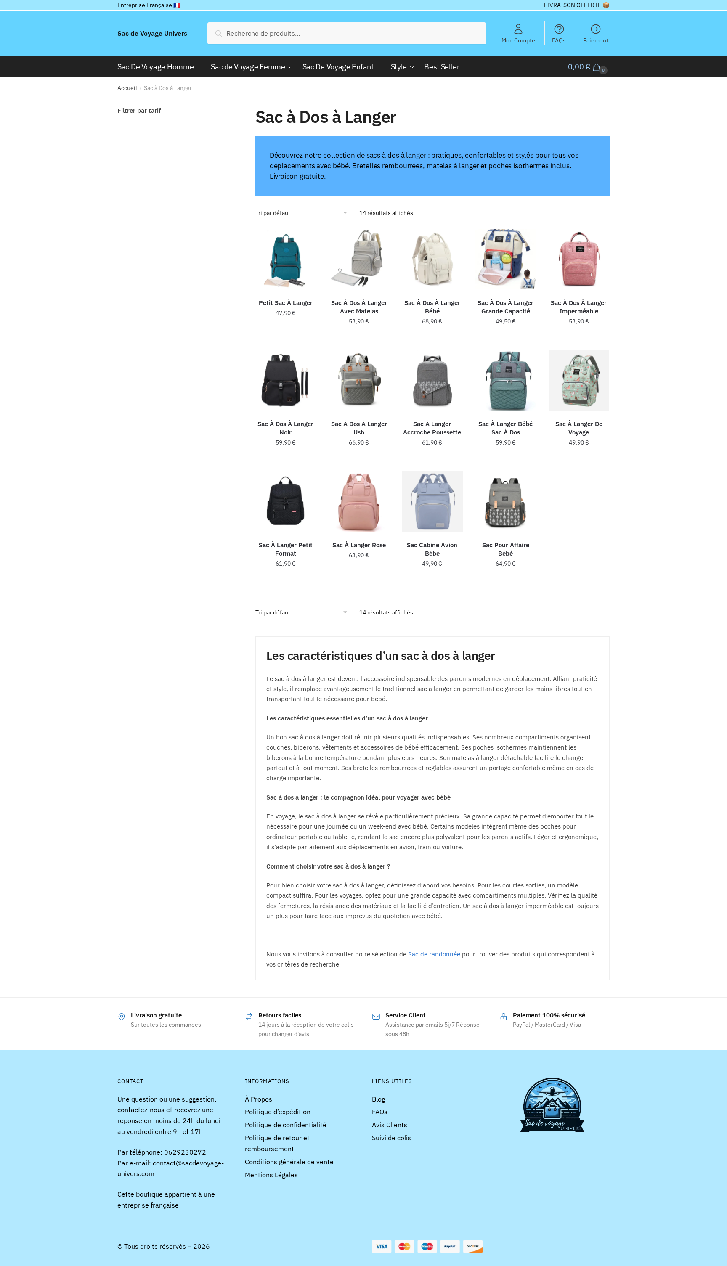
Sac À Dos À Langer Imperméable (579, 307)
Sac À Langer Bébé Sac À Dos (505, 428)
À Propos (258, 1099)
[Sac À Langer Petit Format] (285, 501)
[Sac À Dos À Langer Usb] (359, 380)
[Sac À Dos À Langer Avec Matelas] (359, 259)
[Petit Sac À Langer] (285, 259)
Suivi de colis (391, 1138)
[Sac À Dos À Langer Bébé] (432, 259)
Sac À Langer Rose (359, 545)
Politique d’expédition (277, 1111)
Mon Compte (518, 40)
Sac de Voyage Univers (152, 33)
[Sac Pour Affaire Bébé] (505, 501)
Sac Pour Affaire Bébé (505, 549)
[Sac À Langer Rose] (359, 501)
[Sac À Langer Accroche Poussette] (432, 380)
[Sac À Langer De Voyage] (579, 380)
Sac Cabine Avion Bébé (432, 549)
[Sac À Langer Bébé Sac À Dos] (505, 380)
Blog (378, 1099)
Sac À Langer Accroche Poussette (432, 428)
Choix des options (286, 340)
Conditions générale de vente (289, 1161)
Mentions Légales (271, 1175)
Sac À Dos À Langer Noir (285, 428)
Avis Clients (389, 1124)
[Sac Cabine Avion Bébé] (432, 501)
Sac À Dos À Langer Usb (359, 428)
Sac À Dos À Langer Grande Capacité (505, 307)
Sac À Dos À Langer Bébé (432, 307)
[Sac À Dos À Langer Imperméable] (579, 259)
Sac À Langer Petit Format (286, 549)
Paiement (595, 40)
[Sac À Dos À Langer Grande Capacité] (505, 259)
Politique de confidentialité (285, 1124)
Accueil (127, 88)
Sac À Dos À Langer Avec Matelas (359, 307)
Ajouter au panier (505, 340)
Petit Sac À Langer (286, 303)
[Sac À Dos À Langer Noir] (285, 380)
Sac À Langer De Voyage (578, 428)
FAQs (559, 40)
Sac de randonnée (434, 954)
